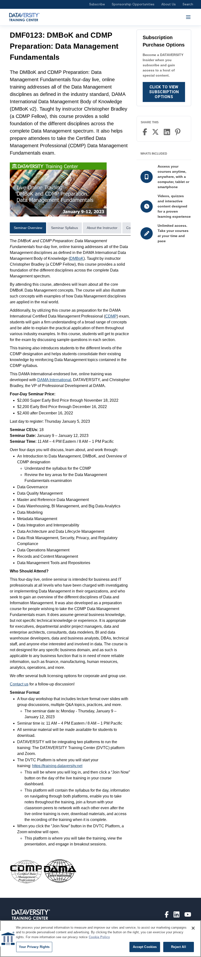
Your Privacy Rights (34, 947)
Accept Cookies (145, 947)
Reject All (178, 947)
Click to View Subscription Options (164, 92)
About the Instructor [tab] (102, 228)
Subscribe (97, 4)
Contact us (19, 684)
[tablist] (70, 229)
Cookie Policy (99, 937)
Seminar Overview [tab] (28, 228)
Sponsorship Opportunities (133, 4)
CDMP (111, 316)
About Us (168, 4)
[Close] (193, 928)
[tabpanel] (70, 566)
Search (188, 4)
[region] (100, 938)
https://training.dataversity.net (57, 766)
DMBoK (77, 258)
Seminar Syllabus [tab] (64, 228)
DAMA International (54, 380)
